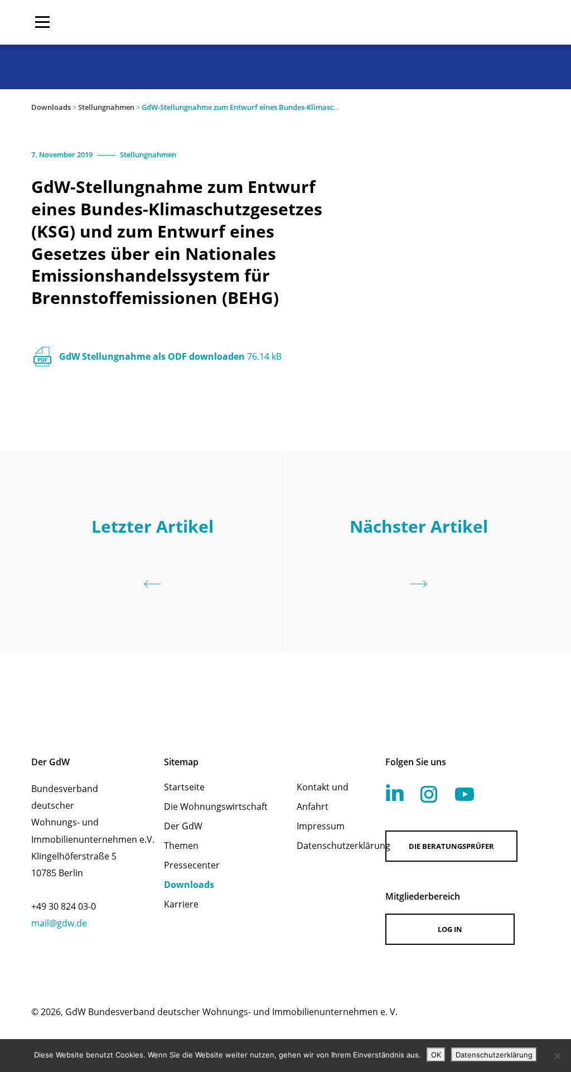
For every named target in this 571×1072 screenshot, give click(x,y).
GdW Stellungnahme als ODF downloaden (170, 356)
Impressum (321, 826)
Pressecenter (192, 865)
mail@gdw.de (59, 923)
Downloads (51, 107)
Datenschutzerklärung (326, 845)
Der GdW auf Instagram (429, 794)
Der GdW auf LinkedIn (394, 792)
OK (436, 1054)
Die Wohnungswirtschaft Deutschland (468, 22)
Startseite (184, 787)
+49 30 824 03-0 (63, 906)
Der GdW (183, 826)
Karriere (181, 904)
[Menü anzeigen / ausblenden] (42, 22)
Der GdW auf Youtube (464, 794)
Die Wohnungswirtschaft (216, 806)
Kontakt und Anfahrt (323, 797)
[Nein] (557, 1055)
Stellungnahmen (106, 107)
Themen (181, 845)
